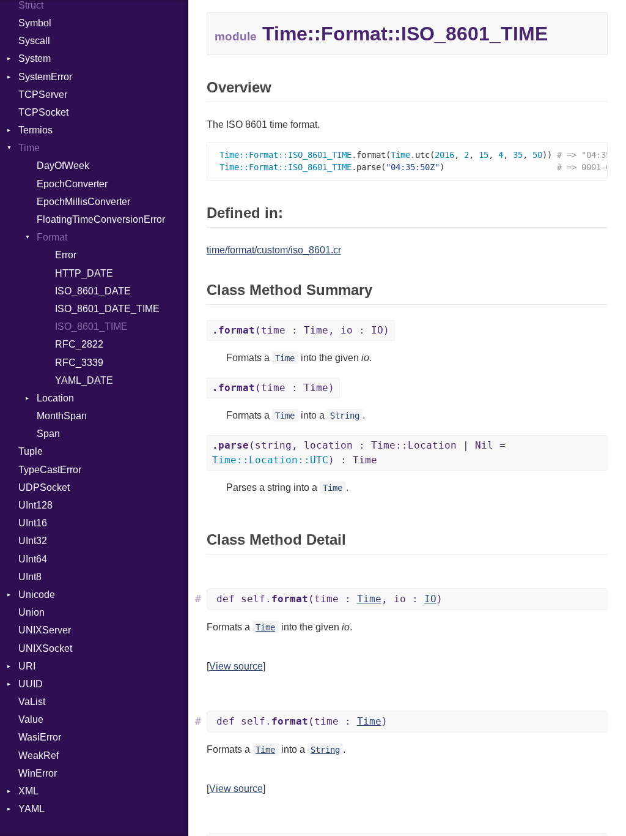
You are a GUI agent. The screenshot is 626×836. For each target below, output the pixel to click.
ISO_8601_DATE (93, 291)
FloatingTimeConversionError (101, 219)
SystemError (45, 77)
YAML (31, 809)
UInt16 (32, 523)
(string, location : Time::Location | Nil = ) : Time (359, 452)
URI (26, 666)
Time (29, 148)
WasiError (39, 737)
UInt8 (30, 577)
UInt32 (32, 541)
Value (30, 719)
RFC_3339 (79, 362)
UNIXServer (44, 630)
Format (52, 237)
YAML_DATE (84, 380)
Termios (35, 130)
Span (48, 433)
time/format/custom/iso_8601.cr (274, 250)
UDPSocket (44, 487)
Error (65, 255)
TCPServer (42, 94)
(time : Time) (273, 388)
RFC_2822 (79, 344)
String (344, 415)
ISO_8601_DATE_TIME (107, 309)
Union (31, 612)
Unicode (36, 594)
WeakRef (38, 755)
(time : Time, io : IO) (300, 330)
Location (55, 398)
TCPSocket (43, 112)
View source (236, 666)
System (34, 58)
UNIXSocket (45, 648)
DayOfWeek (63, 165)
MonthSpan (62, 416)
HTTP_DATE (84, 273)
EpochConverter (72, 184)
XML (28, 791)
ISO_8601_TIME (91, 326)
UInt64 (32, 559)
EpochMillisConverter (83, 201)
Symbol (34, 23)
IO (430, 599)
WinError (37, 773)
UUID (30, 684)
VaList (31, 701)
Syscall (34, 40)
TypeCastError (49, 470)
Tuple (30, 451)
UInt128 (35, 505)
